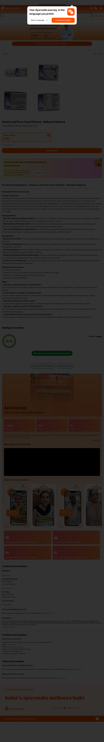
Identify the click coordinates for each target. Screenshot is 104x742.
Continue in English (63, 20)
